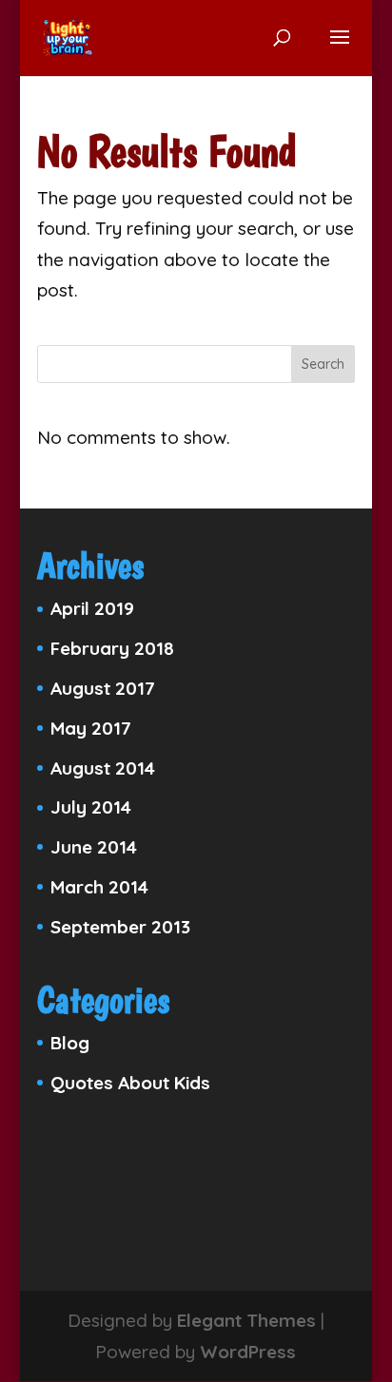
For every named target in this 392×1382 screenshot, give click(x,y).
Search (323, 364)
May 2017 (90, 728)
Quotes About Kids (130, 1082)
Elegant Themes (246, 1320)
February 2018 (112, 648)
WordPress (248, 1351)
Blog (69, 1042)
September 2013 (120, 926)
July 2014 (90, 807)
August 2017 (102, 688)
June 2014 (93, 846)
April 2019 (92, 608)
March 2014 (99, 886)
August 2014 (102, 768)
